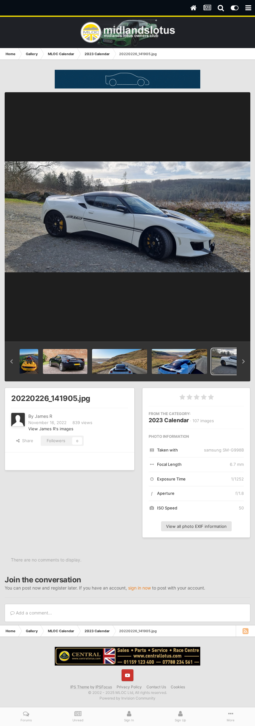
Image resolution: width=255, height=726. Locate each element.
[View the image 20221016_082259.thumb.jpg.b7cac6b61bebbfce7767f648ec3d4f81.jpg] (29, 361)
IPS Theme (79, 687)
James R (43, 416)
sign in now (139, 587)
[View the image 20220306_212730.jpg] (179, 361)
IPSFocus (103, 687)
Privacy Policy (129, 687)
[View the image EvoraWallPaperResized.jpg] (65, 361)
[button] (11, 361)
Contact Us (156, 687)
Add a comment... (33, 612)
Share (26, 440)
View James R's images (50, 428)
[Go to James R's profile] (18, 420)
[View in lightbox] (127, 216)
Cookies (178, 687)
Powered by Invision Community (127, 698)
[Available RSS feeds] (245, 631)
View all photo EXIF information (196, 526)
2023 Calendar (169, 420)
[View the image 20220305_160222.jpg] (119, 361)
